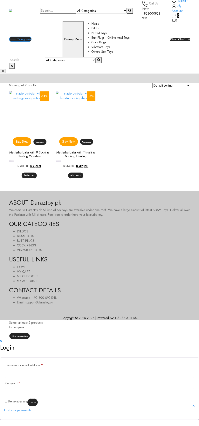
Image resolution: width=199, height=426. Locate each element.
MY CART (23, 271)
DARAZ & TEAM (126, 318)
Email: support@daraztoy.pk (35, 302)
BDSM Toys (99, 33)
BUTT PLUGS (26, 240)
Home (95, 23)
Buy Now (22, 141)
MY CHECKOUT (27, 276)
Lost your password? (17, 410)
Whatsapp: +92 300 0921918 (37, 297)
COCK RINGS (26, 245)
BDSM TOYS (25, 236)
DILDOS (22, 231)
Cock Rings (98, 42)
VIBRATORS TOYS (29, 250)
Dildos (95, 28)
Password (12, 383)
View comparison (19, 336)
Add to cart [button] (29, 175)
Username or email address (24, 365)
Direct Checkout (180, 39)
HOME (21, 267)
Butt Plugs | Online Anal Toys (110, 37)
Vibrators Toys (100, 47)
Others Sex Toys (102, 51)
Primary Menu (73, 39)
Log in (33, 402)
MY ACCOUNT (27, 281)
